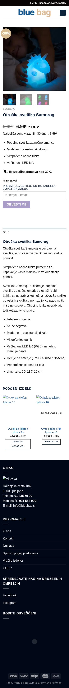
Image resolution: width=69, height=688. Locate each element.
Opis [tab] (6, 232)
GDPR (7, 568)
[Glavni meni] (5, 12)
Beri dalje (51, 441)
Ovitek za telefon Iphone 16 (51, 430)
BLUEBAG (9, 108)
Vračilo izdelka (13, 560)
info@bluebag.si (24, 505)
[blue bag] (34, 12)
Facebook (9, 595)
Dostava (8, 545)
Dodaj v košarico (18, 443)
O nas (7, 531)
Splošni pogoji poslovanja (20, 553)
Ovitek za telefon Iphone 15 (18, 430)
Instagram (9, 602)
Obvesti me (17, 204)
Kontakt (8, 538)
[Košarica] (63, 13)
